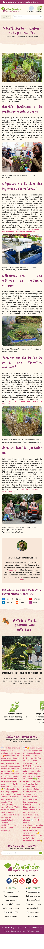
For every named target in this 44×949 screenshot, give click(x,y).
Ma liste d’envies (33, 908)
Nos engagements (11, 896)
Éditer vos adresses (33, 904)
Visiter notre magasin (11, 908)
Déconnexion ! (33, 916)
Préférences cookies (33, 931)
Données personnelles (18, 931)
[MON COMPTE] (31, 8)
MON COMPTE (31, 11)
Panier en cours (33, 912)
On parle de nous (25, 928)
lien (21, 580)
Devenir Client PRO (11, 912)
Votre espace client (33, 892)
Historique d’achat (33, 900)
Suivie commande (33, 896)
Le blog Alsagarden (11, 900)
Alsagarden (12, 570)
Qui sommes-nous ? (11, 892)
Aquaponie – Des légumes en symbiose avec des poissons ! (22, 230)
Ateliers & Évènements (11, 904)
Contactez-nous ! (11, 916)
